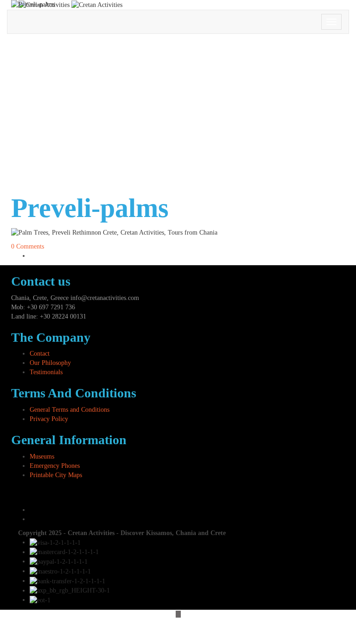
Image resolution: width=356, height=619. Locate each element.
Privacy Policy (49, 418)
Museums (42, 456)
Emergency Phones (55, 465)
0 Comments (27, 246)
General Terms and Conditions (69, 409)
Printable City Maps (56, 475)
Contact (40, 353)
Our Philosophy (50, 362)
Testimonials (46, 372)
